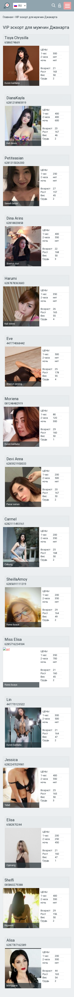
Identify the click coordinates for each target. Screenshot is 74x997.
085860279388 (14, 885)
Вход (60, 4)
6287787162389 (16, 945)
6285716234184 (14, 644)
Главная (8, 17)
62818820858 (14, 223)
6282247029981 (14, 764)
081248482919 (14, 403)
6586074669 (12, 42)
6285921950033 (16, 463)
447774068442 (15, 343)
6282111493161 (14, 524)
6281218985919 (16, 102)
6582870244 (14, 824)
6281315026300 (14, 163)
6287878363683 (14, 283)
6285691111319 (16, 584)
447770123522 (15, 704)
